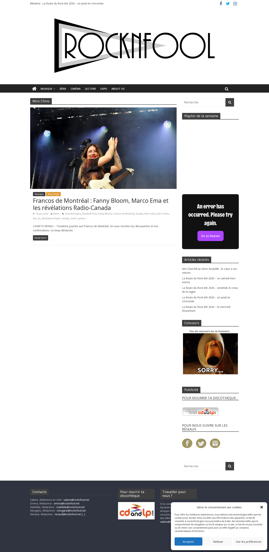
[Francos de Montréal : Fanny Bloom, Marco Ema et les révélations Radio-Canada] (103, 110)
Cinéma (76, 88)
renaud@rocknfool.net (68, 514)
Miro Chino (163, 213)
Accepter (188, 541)
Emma (56, 213)
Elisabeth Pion (89, 213)
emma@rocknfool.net (67, 503)
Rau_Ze (36, 218)
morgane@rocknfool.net (71, 510)
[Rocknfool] (134, 45)
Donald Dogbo (73, 213)
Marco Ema (150, 213)
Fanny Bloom (105, 213)
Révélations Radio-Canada (55, 218)
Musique (46, 88)
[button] (262, 507)
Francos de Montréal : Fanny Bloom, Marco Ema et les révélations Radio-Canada (101, 204)
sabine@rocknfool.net (76, 499)
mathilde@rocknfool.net (70, 507)
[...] (83, 514)
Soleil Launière (78, 218)
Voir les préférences (248, 541)
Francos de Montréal (123, 213)
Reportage (53, 194)
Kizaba (139, 213)
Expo (103, 88)
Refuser (218, 541)
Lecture (90, 88)
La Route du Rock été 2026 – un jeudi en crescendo (73, 3)
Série (62, 88)
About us (117, 88)
